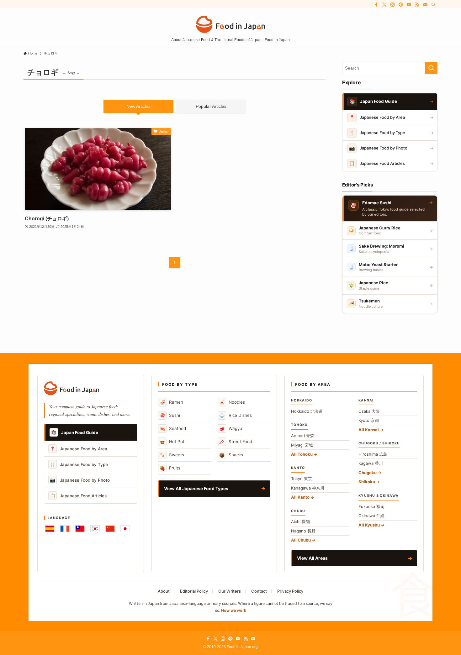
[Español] (50, 528)
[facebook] (376, 4)
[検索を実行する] (431, 68)
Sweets (172, 455)
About (164, 591)
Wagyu (230, 428)
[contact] (425, 4)
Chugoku (367, 472)
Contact (259, 591)
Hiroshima (372, 454)
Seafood (173, 428)
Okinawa (371, 515)
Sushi (170, 415)
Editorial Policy (194, 591)
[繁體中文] (80, 528)
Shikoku (366, 481)
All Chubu (301, 539)
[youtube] (409, 4)
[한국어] (95, 528)
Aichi (300, 521)
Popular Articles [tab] (211, 106)
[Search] (433, 4)
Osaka (369, 411)
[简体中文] (110, 528)
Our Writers (229, 591)
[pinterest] (401, 4)
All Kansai (368, 429)
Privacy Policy (290, 591)
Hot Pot (172, 441)
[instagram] (393, 4)
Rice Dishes (235, 415)
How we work (233, 610)
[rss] (417, 4)
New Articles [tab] (138, 106)
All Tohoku (302, 454)
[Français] (65, 528)
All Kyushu (369, 524)
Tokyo (301, 478)
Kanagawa (307, 487)
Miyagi (302, 445)
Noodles (232, 402)
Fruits (170, 468)
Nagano (303, 530)
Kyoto (368, 420)
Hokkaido (307, 411)
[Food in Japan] (230, 24)
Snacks (231, 455)
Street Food (235, 441)
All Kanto (300, 497)
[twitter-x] (384, 4)
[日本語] (125, 528)
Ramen (171, 402)
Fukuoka (371, 506)
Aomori (302, 435)
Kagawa (370, 463)
